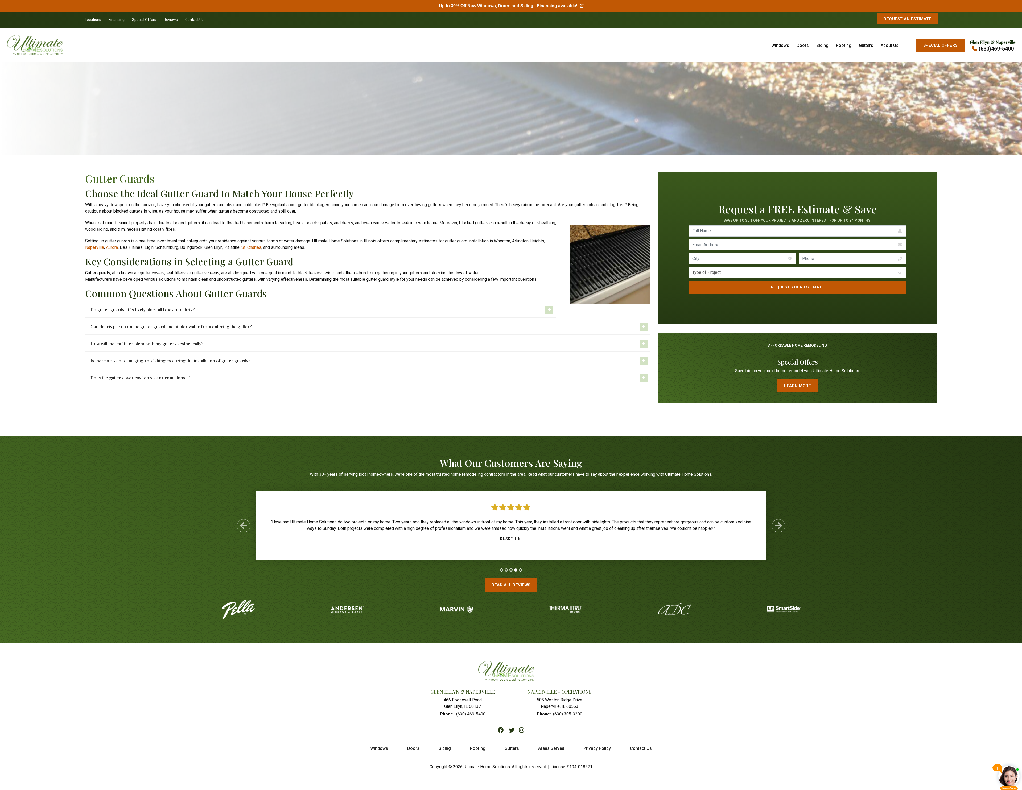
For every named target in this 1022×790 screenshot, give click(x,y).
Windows (780, 45)
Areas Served (551, 748)
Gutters (866, 45)
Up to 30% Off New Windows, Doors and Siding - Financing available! (511, 5)
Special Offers (144, 20)
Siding (822, 45)
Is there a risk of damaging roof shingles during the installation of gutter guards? (170, 360)
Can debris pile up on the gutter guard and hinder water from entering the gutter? (171, 326)
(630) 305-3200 (567, 714)
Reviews (171, 20)
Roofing (843, 45)
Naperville (94, 247)
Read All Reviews (511, 584)
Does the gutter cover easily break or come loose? (140, 377)
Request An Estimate (907, 18)
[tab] (501, 570)
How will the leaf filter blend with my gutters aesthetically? (146, 343)
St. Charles (251, 247)
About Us (890, 45)
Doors (803, 45)
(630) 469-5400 (470, 714)
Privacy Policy (597, 748)
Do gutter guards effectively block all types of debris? (142, 309)
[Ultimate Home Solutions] (90, 45)
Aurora (112, 247)
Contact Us (194, 20)
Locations (93, 20)
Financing (117, 20)
